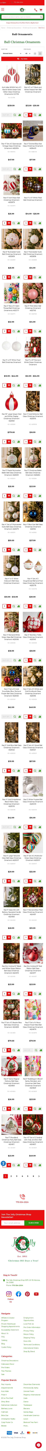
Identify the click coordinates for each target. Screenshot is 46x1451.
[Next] (39, 1176)
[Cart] (41, 10)
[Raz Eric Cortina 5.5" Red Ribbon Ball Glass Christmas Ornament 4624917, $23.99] (33, 953)
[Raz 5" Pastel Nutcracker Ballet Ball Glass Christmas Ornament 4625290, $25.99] (11, 457)
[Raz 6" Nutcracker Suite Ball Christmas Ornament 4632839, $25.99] (11, 239)
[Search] (41, 17)
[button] (22, 1253)
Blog (3, 1344)
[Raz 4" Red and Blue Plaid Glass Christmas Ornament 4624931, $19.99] (33, 897)
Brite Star (4, 1415)
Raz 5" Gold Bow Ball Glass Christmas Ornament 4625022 (11, 747)
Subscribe (34, 1223)
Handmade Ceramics (31, 1415)
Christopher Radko (8, 1419)
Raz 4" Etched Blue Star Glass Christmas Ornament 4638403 (33, 146)
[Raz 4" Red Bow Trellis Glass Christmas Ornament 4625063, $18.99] (33, 622)
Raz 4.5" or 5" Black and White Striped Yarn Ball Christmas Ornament (33, 89)
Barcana (27, 1408)
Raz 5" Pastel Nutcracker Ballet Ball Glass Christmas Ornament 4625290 (11, 473)
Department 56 (7, 1388)
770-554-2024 (17, 1285)
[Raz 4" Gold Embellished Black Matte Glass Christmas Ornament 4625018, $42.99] (11, 786)
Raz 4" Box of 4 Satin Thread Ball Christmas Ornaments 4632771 (11, 308)
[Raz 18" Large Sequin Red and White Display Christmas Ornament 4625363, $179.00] (11, 401)
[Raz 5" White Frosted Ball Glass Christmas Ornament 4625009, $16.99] (33, 786)
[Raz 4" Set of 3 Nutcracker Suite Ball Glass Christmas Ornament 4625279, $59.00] (11, 511)
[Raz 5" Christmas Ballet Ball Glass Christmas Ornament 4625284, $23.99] (33, 457)
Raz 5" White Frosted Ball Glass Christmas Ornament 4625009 (33, 802)
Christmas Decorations (9, 1361)
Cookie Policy (6, 1347)
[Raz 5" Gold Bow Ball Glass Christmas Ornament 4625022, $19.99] (11, 732)
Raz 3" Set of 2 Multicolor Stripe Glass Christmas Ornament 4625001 (33, 858)
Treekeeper (28, 1405)
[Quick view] (15, 115)
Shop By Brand (29, 1351)
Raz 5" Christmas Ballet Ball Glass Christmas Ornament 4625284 (33, 473)
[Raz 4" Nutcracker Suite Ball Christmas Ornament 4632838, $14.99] (33, 239)
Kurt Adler (5, 1391)
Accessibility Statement (10, 1330)
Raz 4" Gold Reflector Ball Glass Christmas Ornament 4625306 (33, 416)
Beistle (3, 1426)
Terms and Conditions (32, 1345)
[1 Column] (35, 53)
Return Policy (29, 1334)
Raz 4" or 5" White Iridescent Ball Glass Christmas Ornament (11, 581)
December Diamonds (32, 1384)
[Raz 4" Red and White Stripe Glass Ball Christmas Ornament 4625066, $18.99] (11, 622)
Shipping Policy (29, 1338)
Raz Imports (6, 1384)
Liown (26, 1419)
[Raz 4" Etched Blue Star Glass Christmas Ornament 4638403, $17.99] (33, 131)
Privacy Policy (29, 1331)
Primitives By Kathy (31, 1388)
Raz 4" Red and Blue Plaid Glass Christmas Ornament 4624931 (33, 912)
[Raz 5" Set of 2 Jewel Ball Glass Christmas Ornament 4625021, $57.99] (33, 732)
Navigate (5, 1313)
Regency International (32, 1395)
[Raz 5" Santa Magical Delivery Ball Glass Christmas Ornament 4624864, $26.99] (11, 1066)
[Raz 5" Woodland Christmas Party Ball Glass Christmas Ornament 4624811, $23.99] (11, 1124)
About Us (4, 1333)
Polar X (4, 1395)
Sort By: (4, 49)
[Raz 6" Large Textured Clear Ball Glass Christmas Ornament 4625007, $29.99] (11, 843)
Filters (24, 59)
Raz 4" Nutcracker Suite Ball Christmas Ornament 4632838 (32, 254)
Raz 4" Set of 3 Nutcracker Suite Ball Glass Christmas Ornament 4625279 (11, 527)
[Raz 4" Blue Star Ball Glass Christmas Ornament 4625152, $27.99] (33, 511)
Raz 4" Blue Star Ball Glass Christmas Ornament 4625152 (33, 527)
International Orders (31, 1348)
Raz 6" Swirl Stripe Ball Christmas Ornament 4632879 (11, 200)
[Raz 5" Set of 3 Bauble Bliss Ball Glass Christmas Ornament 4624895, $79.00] (11, 1009)
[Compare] (19, 115)
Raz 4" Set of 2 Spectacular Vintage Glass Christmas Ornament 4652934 (11, 146)
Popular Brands (9, 1380)
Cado (25, 1398)
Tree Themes (6, 1371)
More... (26, 1426)
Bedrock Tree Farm (31, 1422)
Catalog (4, 1340)
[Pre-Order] (30, 115)
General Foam (29, 1391)
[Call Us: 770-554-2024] (35, 10)
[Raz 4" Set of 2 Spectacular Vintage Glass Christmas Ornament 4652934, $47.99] (11, 131)
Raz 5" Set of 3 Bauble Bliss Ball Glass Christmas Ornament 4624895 (11, 1025)
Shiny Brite (5, 1402)
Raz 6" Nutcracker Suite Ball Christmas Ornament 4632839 (11, 254)
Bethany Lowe (6, 1408)
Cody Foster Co (7, 1422)
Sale (2, 1374)
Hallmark (4, 1412)
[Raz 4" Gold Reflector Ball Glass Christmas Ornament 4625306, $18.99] (33, 401)
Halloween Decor (7, 1364)
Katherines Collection (9, 1405)
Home (3, 28)
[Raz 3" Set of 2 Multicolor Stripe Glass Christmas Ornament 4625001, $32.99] (33, 843)
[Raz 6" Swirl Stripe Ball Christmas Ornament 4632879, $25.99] (11, 185)
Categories (6, 1356)
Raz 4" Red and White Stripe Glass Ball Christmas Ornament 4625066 (11, 637)
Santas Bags (28, 1412)
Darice (26, 1402)
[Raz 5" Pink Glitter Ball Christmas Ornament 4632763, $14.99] (33, 293)
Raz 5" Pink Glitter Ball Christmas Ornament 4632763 (33, 308)
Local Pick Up (29, 1324)
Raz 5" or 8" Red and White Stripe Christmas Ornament (33, 362)
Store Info (27, 1341)
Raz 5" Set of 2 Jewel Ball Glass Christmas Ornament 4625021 (33, 747)
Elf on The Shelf (7, 1398)
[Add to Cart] (9, 223)
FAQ (3, 1337)
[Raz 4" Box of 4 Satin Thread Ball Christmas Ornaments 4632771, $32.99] (11, 293)
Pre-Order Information (32, 1327)
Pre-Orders (5, 1368)
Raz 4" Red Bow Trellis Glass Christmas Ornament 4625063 (33, 637)
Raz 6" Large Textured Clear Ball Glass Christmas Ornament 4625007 (11, 858)
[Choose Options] (30, 223)
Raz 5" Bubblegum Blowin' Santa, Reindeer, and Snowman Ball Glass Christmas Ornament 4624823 (33, 1083)
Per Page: (27, 49)
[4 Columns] (40, 53)
